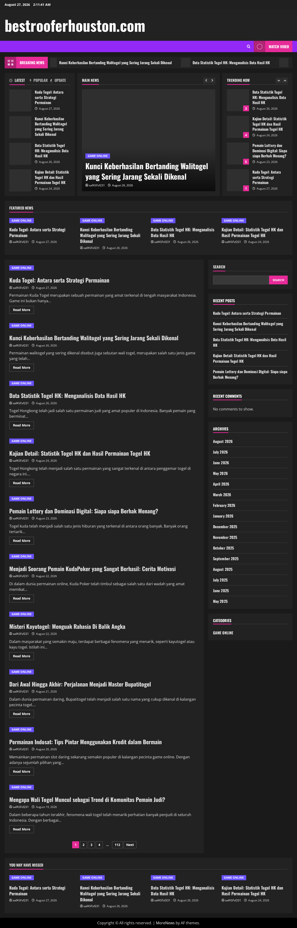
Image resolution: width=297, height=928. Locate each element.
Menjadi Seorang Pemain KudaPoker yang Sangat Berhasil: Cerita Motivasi (92, 568)
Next (130, 844)
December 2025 (225, 526)
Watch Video (279, 46)
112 (117, 844)
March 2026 (222, 494)
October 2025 (223, 548)
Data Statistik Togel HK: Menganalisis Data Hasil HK (218, 62)
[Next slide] (212, 80)
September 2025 (226, 558)
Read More (23, 310)
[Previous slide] (206, 80)
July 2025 (220, 580)
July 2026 (220, 452)
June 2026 (221, 462)
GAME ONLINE (98, 156)
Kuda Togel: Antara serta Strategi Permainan (20, 100)
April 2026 (221, 484)
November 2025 (225, 537)
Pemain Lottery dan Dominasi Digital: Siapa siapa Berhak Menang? (238, 154)
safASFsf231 (97, 185)
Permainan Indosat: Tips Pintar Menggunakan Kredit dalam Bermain (85, 741)
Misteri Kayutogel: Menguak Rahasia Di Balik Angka (67, 626)
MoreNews (165, 922)
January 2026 (223, 516)
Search (219, 267)
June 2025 (221, 590)
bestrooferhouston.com (75, 25)
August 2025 (222, 569)
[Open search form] (248, 46)
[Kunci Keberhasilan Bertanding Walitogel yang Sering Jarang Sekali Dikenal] (148, 140)
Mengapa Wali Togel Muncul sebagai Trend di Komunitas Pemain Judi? (87, 799)
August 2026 (223, 441)
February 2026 (224, 505)
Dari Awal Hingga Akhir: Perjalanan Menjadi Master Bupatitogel (80, 684)
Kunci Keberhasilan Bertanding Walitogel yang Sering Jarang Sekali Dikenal (102, 62)
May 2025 (220, 601)
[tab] (19, 81)
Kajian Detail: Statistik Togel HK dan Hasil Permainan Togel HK (20, 180)
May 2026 (220, 473)
